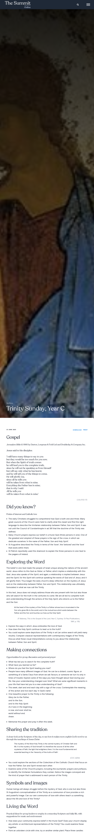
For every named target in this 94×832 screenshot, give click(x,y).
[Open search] (78, 4)
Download (77, 430)
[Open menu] (88, 5)
